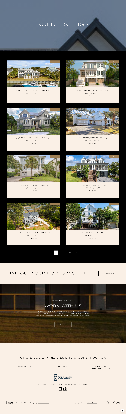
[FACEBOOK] (108, 402)
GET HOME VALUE (109, 273)
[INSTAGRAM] (113, 402)
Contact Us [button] (63, 324)
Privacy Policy (92, 403)
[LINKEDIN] (118, 402)
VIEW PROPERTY (33, 81)
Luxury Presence (43, 403)
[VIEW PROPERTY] (33, 79)
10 (70, 253)
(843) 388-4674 (63, 366)
